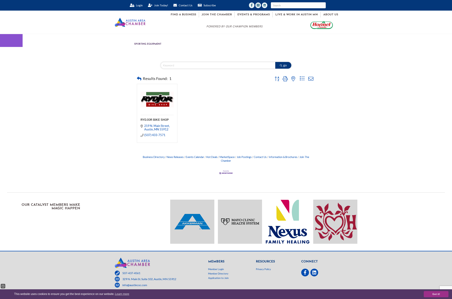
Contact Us (260, 157)
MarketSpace (227, 157)
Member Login (216, 269)
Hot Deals (212, 157)
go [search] (285, 65)
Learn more (122, 293)
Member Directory (218, 273)
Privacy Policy (263, 269)
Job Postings (244, 157)
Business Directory (154, 157)
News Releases (175, 157)
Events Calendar (195, 157)
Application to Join (218, 277)
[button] (139, 78)
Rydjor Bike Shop (155, 119)
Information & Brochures (283, 157)
